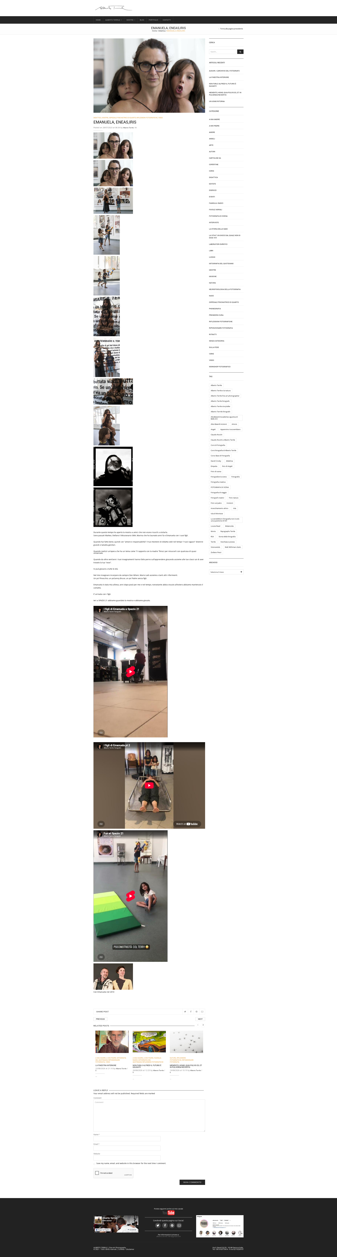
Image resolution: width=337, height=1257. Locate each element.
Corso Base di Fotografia (220, 455)
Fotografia (235, 477)
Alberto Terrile (112, 20)
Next (200, 1019)
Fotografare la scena (219, 477)
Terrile (213, 542)
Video (160, 118)
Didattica (161, 31)
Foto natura (233, 498)
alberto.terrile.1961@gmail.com (168, 1236)
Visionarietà (215, 547)
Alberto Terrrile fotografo (220, 411)
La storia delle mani (218, 229)
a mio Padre (111, 1058)
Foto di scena (216, 471)
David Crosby (216, 461)
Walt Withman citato (233, 547)
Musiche (213, 276)
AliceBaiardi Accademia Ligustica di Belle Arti (224, 418)
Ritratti (213, 334)
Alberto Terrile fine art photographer (225, 396)
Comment (97, 1098)
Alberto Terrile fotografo (220, 401)
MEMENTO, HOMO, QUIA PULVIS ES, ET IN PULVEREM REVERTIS (186, 1066)
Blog (142, 20)
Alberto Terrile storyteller (220, 406)
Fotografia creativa (218, 482)
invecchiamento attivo (219, 508)
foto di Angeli (227, 466)
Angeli (212, 138)
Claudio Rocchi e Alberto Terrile (223, 440)
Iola (234, 508)
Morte (213, 531)
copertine (213, 164)
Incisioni (230, 503)
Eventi (212, 196)
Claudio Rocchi (216, 434)
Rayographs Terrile (227, 531)
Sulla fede (214, 347)
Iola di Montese (217, 513)
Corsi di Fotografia (218, 445)
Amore (212, 132)
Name (96, 1134)
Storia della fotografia (227, 536)
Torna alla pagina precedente (231, 29)
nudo (211, 296)
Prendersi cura (216, 315)
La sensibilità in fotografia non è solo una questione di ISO (225, 520)
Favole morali (215, 209)
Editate (212, 184)
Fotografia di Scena (218, 216)
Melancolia (229, 526)
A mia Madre (100, 1058)
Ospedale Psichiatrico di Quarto (122, 118)
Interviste (214, 222)
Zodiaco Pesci (216, 552)
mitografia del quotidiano (142, 1061)
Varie (211, 354)
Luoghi (212, 257)
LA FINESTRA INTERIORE (105, 1065)
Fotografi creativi (217, 498)
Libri (211, 250)
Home (98, 20)
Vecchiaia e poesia (227, 542)
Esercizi (213, 190)
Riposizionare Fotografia (221, 328)
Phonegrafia (215, 308)
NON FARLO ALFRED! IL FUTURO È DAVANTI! (147, 1066)
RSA (212, 536)
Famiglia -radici (216, 203)
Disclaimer (130, 1249)
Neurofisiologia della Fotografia (225, 289)
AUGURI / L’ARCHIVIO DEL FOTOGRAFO (224, 71)
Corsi (211, 171)
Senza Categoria (216, 341)
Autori (212, 151)
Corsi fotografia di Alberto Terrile (223, 450)
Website (96, 1154)
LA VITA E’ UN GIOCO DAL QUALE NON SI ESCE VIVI (224, 236)
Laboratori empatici (218, 244)
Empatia (214, 466)
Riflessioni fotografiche (147, 118)
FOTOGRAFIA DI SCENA (220, 487)
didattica (229, 461)
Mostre (130, 20)
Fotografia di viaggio (219, 492)
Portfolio (153, 20)
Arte (211, 145)
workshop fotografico (220, 366)
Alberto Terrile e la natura (221, 390)
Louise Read (215, 526)
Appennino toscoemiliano (230, 429)
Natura (173, 1058)
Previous (100, 1019)
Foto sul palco (216, 503)
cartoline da (215, 158)
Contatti (167, 20)
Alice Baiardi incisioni (219, 424)
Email (96, 1144)
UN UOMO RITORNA (217, 101)
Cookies (121, 1249)
